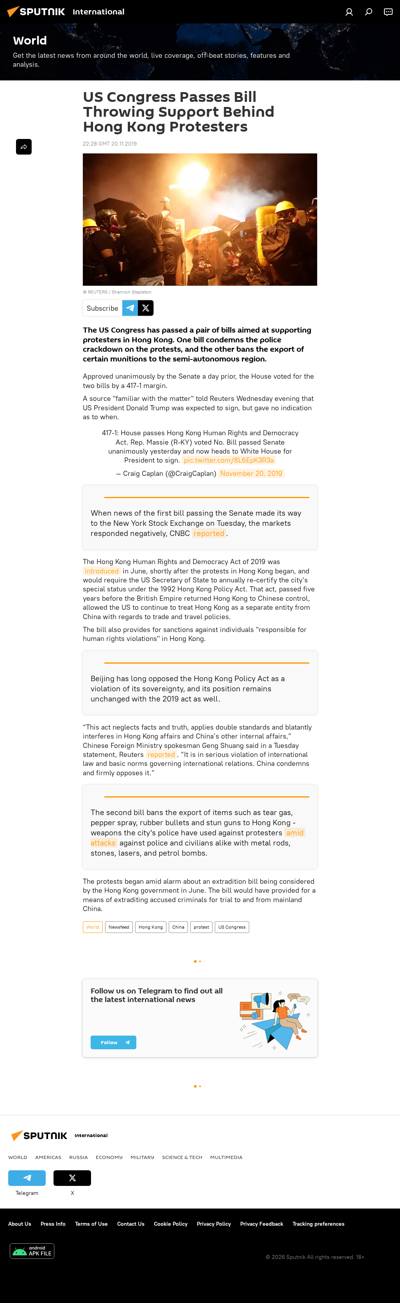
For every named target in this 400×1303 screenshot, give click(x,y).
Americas (48, 1157)
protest (201, 927)
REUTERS (97, 292)
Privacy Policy (214, 1223)
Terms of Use (91, 1223)
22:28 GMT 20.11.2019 (110, 143)
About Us (19, 1223)
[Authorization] (349, 12)
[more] (24, 147)
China (178, 927)
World (92, 927)
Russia (78, 1157)
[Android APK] (32, 1252)
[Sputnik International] (38, 18)
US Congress (232, 927)
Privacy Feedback (261, 1223)
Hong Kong (151, 927)
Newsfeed (119, 927)
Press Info (53, 1223)
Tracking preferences (319, 1223)
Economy (109, 1157)
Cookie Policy (171, 1223)
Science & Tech (182, 1157)
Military (142, 1157)
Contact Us (131, 1223)
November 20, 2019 (251, 473)
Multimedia (226, 1157)
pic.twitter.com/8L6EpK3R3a (229, 460)
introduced (102, 570)
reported (209, 533)
